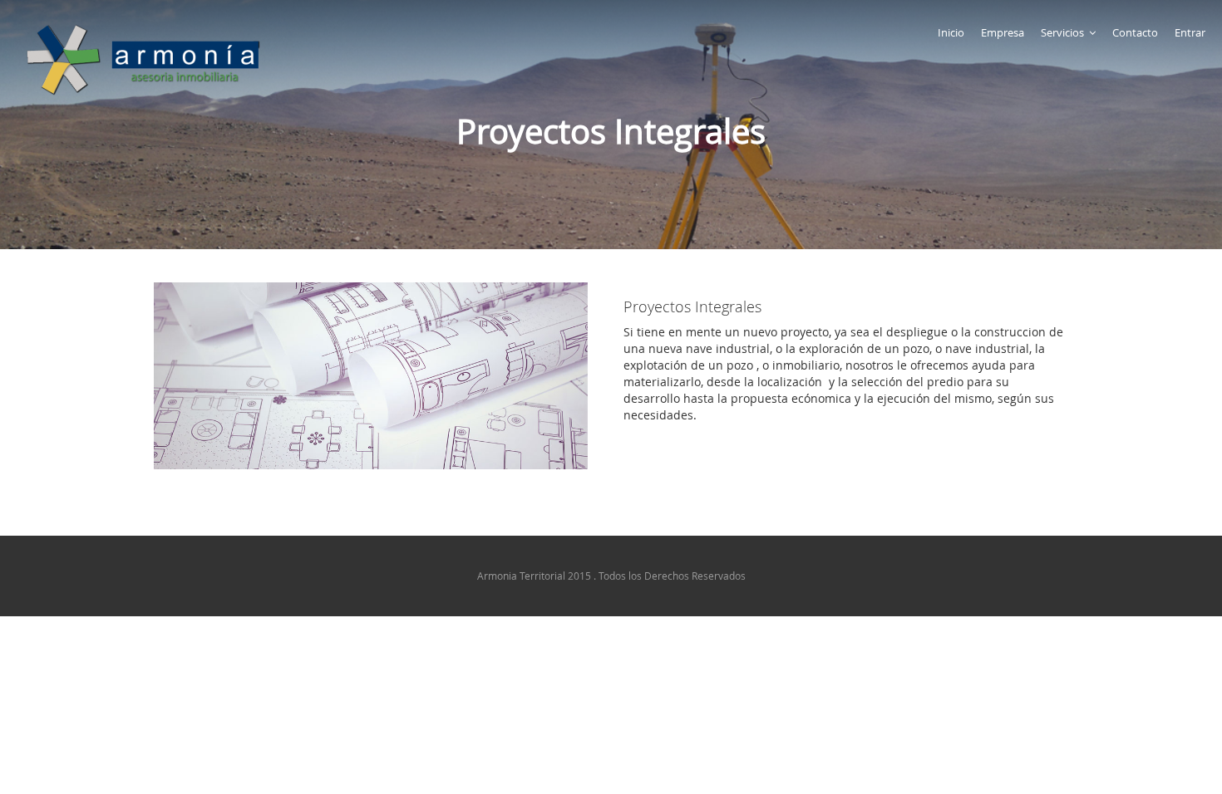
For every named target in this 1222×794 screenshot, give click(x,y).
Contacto (1135, 32)
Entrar (1190, 32)
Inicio (951, 32)
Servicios (1062, 32)
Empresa (1002, 32)
